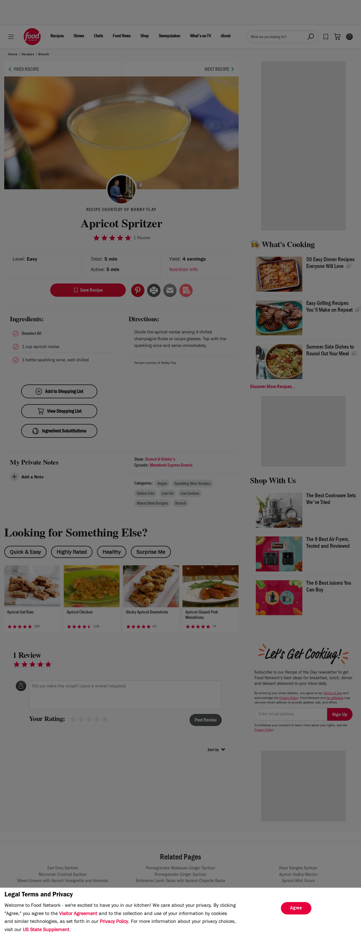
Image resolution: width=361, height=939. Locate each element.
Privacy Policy (114, 922)
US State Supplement (46, 930)
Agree (296, 908)
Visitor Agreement (78, 914)
